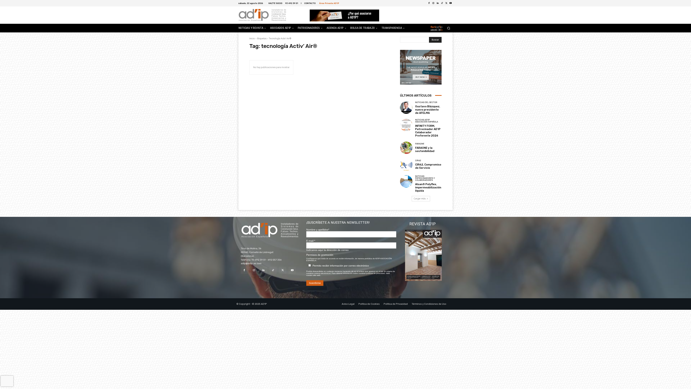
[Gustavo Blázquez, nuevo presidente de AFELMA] (406, 107)
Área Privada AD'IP (329, 3)
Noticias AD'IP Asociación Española (426, 121)
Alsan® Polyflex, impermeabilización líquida (428, 187)
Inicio (252, 38)
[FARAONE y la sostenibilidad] (406, 148)
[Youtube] (450, 3)
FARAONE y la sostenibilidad (424, 149)
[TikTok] (273, 270)
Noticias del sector (426, 102)
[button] (448, 28)
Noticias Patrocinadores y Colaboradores (425, 178)
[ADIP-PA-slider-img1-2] (344, 15)
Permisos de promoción (319, 254)
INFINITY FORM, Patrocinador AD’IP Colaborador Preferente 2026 (428, 130)
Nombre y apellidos (317, 229)
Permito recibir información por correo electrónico (341, 265)
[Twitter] (446, 3)
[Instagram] (253, 270)
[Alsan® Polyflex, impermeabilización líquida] (406, 181)
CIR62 (418, 161)
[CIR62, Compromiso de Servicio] (406, 164)
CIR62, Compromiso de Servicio (428, 166)
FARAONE (419, 144)
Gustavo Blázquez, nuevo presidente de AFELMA (427, 110)
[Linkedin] (263, 270)
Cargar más (420, 198)
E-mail (310, 240)
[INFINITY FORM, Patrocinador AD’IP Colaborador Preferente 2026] (406, 125)
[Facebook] (429, 3)
